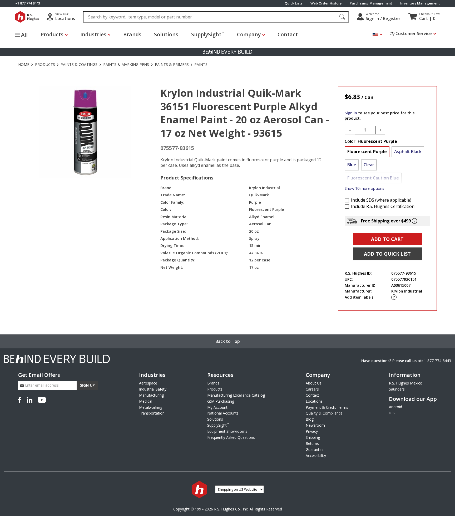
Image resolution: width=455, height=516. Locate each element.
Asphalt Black (408, 151)
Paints (200, 64)
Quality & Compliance (324, 413)
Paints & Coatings (79, 64)
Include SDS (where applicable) (381, 200)
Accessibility (316, 455)
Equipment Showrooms (227, 431)
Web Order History (326, 3)
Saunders (397, 389)
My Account (217, 407)
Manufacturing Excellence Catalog (236, 395)
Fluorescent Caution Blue (373, 178)
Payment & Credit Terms (327, 407)
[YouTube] (42, 399)
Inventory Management (420, 3)
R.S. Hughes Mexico (405, 383)
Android (395, 406)
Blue (351, 165)
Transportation (152, 413)
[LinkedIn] (29, 399)
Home (23, 64)
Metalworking (150, 407)
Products (45, 64)
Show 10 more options (364, 188)
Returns (312, 443)
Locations (314, 401)
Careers (312, 389)
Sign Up (87, 385)
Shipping (313, 437)
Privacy (312, 431)
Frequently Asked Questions (231, 437)
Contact (288, 34)
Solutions (166, 34)
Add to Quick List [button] (387, 254)
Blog (310, 419)
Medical (145, 401)
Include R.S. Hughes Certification (382, 206)
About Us (314, 383)
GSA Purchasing (220, 401)
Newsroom (315, 425)
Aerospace (148, 383)
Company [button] (249, 34)
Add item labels (359, 297)
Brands (132, 34)
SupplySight (207, 34)
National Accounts (223, 413)
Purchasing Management (371, 3)
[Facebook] (20, 399)
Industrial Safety (152, 389)
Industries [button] (93, 34)
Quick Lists (293, 3)
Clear (369, 165)
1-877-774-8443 (437, 360)
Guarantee (315, 449)
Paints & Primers (172, 64)
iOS (392, 412)
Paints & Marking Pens (126, 64)
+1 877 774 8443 (27, 3)
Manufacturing (151, 395)
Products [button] (52, 34)
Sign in (351, 112)
